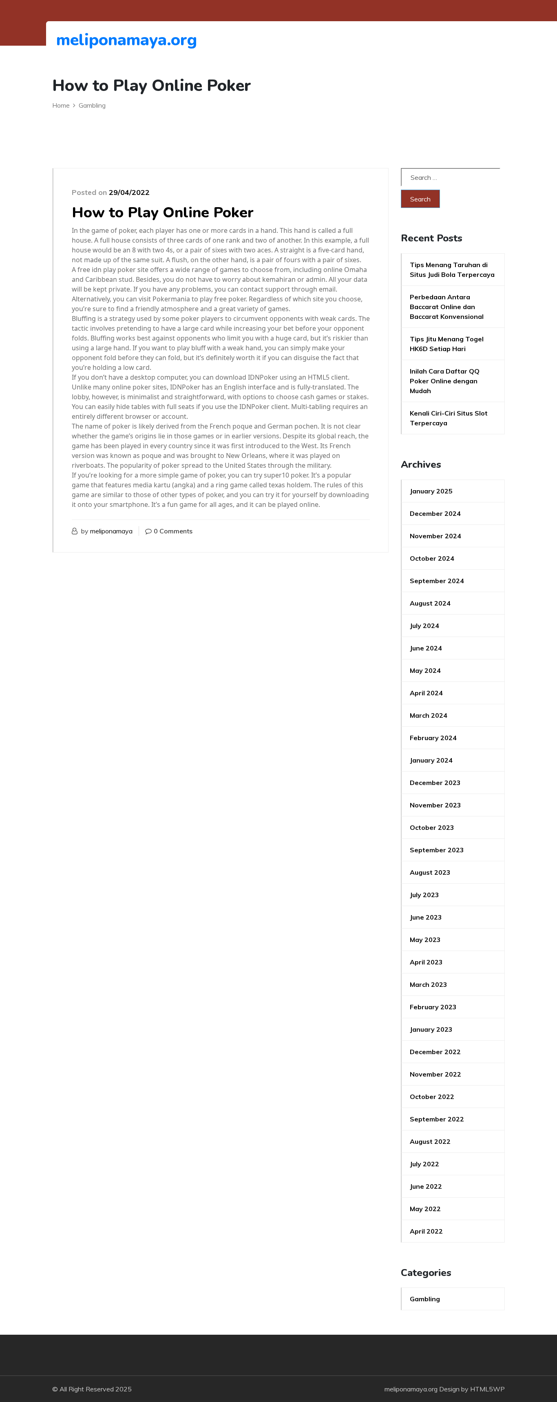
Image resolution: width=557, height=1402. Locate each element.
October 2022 (432, 1096)
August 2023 (430, 872)
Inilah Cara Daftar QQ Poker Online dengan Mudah (445, 381)
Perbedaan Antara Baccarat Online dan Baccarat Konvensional (447, 307)
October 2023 (432, 827)
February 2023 (433, 1007)
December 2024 (435, 513)
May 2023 (425, 939)
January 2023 (431, 1029)
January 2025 (431, 491)
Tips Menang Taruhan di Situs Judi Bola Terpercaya (452, 270)
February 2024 (433, 738)
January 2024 (431, 760)
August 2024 (430, 603)
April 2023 (426, 962)
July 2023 (424, 895)
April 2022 (426, 1231)
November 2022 (435, 1074)
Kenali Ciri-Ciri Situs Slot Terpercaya (449, 418)
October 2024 (432, 558)
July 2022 (424, 1164)
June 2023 (426, 917)
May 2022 (425, 1209)
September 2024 (437, 581)
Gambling (425, 1299)
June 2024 (426, 648)
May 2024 (425, 670)
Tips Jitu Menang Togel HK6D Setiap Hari (447, 344)
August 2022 (430, 1141)
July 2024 (424, 625)
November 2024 (435, 536)
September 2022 (437, 1119)
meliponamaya (111, 531)
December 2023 (435, 782)
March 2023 (428, 984)
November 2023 (435, 805)
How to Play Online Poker (163, 213)
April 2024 (426, 693)
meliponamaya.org (101, 40)
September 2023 (437, 850)
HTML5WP (487, 1389)
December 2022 (435, 1052)
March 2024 (428, 715)
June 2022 (426, 1186)
